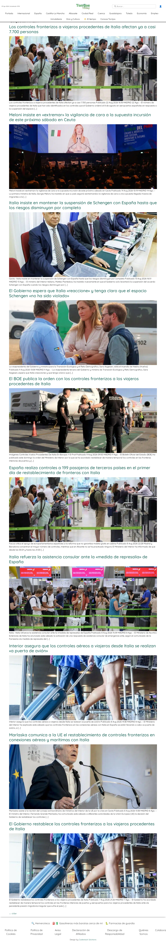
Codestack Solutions (87, 940)
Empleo (154, 13)
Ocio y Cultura (73, 19)
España (38, 13)
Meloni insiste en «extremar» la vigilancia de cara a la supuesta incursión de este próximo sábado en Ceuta (80, 117)
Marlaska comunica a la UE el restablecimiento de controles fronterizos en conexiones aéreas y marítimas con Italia (82, 737)
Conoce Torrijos (108, 19)
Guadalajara (115, 13)
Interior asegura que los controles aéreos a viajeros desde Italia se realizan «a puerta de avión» (82, 648)
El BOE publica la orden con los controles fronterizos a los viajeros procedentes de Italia (74, 381)
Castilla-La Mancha (55, 13)
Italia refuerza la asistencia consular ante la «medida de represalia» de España (78, 559)
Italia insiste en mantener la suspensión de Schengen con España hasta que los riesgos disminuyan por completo (83, 205)
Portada (9, 13)
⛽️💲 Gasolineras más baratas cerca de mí (77, 923)
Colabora (160, 930)
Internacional (24, 13)
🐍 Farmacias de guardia (120, 923)
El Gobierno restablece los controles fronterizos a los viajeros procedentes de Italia (81, 826)
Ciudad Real (87, 13)
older (13, 913)
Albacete (73, 13)
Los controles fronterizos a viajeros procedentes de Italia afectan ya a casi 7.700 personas (82, 29)
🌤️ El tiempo (90, 19)
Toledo (129, 13)
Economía (142, 13)
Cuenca (101, 13)
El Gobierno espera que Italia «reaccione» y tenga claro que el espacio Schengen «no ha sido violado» (78, 293)
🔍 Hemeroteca (40, 923)
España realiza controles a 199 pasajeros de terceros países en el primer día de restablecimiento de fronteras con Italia (79, 470)
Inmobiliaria (56, 19)
